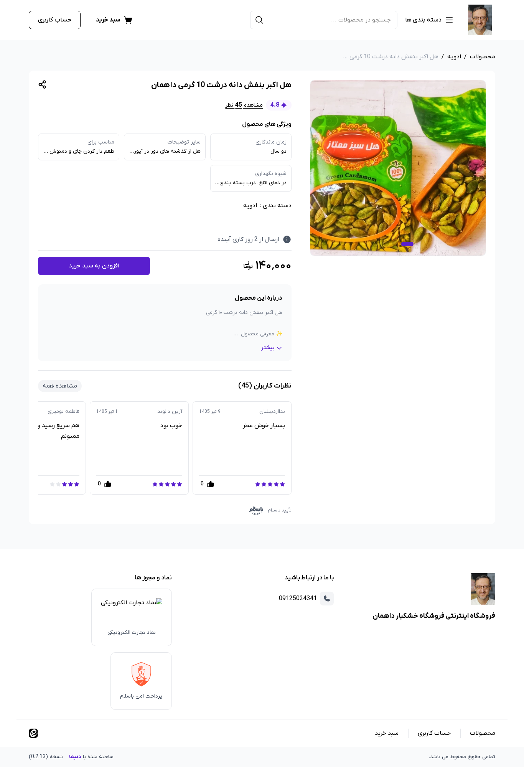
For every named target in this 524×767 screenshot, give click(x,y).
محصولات (482, 57)
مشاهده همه (60, 386)
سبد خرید (387, 733)
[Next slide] (36, 447)
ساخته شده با (71, 756)
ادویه (454, 57)
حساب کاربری (54, 20)
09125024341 (298, 598)
